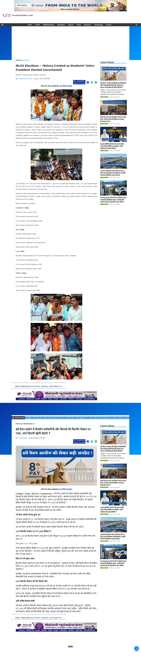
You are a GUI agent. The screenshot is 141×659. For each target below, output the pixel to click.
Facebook (36, 386)
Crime (78, 25)
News (30, 25)
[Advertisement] (70, 40)
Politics (26, 60)
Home (18, 60)
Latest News (107, 62)
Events (108, 25)
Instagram (44, 386)
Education (61, 25)
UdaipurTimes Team (25, 78)
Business (87, 25)
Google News (57, 386)
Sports (70, 25)
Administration (48, 25)
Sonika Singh (22, 438)
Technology (98, 25)
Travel (37, 25)
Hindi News (28, 424)
